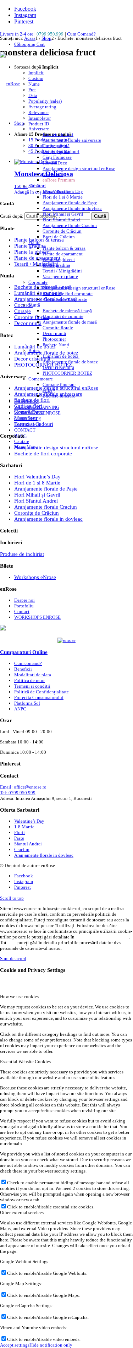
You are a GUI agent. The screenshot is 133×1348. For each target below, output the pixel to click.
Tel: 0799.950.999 (17, 792)
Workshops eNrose (35, 577)
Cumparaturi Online (24, 652)
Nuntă (34, 305)
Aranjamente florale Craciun (45, 507)
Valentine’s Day (29, 821)
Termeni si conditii (32, 686)
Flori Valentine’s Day (37, 477)
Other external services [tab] (22, 1212)
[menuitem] (64, 259)
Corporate (38, 282)
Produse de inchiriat (22, 554)
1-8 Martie (24, 826)
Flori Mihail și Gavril (37, 495)
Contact (21, 611)
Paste (19, 838)
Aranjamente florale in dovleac (48, 519)
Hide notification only (50, 1345)
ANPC (20, 708)
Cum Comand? (81, 34)
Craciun (21, 849)
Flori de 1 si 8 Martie (37, 483)
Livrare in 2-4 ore (17, 34)
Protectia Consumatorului (38, 697)
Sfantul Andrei (28, 843)
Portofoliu (24, 605)
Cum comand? (28, 663)
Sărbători (37, 185)
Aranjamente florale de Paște (46, 489)
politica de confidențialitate (102, 937)
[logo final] (10, 83)
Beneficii (23, 669)
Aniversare (38, 128)
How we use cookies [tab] (19, 996)
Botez (34, 350)
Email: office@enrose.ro (23, 787)
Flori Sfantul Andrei (36, 501)
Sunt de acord (13, 958)
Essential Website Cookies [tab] (25, 1061)
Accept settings (14, 1345)
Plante (34, 242)
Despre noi (24, 600)
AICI (11, 942)
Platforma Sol (27, 703)
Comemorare (40, 378)
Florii (19, 832)
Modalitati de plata (32, 674)
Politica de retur (29, 680)
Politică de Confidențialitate (41, 691)
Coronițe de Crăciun (36, 513)
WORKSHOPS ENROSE (37, 617)
